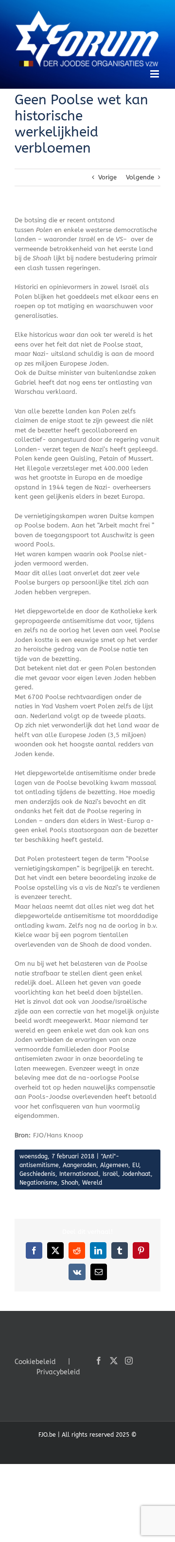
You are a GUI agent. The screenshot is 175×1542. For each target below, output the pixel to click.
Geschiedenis (37, 1174)
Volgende (140, 177)
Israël (110, 1174)
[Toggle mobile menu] (155, 74)
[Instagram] (129, 1361)
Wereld (92, 1182)
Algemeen (114, 1165)
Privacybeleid (58, 1372)
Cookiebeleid (35, 1362)
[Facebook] (99, 1361)
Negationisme (38, 1182)
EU (135, 1165)
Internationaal (79, 1174)
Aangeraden (79, 1165)
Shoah (69, 1182)
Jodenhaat (136, 1174)
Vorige (107, 177)
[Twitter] (114, 1361)
